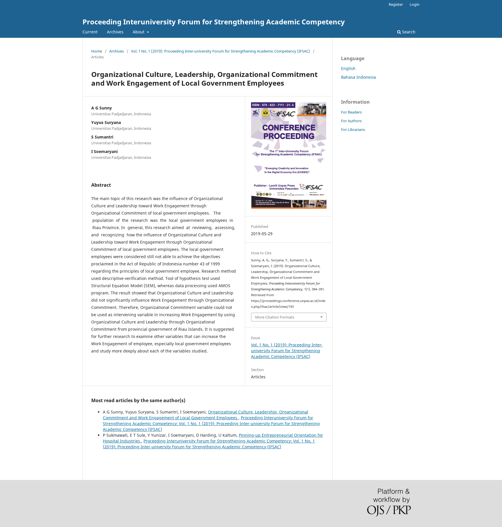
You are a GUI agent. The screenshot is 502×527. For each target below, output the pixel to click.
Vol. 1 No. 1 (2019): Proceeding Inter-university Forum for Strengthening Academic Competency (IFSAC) (220, 51)
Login (414, 4)
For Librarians (353, 129)
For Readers (351, 112)
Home (96, 51)
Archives (115, 32)
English (348, 68)
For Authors (351, 120)
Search (408, 32)
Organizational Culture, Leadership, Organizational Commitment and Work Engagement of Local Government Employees (205, 414)
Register (396, 4)
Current (90, 32)
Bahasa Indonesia (358, 77)
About (139, 32)
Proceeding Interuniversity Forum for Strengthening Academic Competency (214, 21)
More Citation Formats (274, 317)
